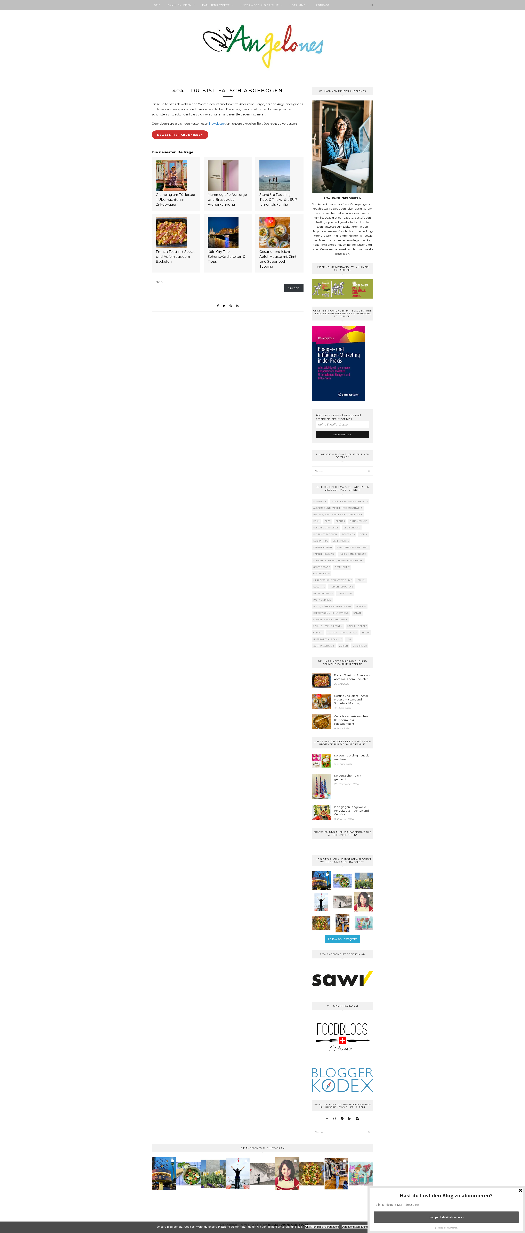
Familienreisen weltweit (353, 547)
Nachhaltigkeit (323, 593)
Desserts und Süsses (326, 528)
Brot (328, 521)
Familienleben (180, 5)
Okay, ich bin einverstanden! (322, 1226)
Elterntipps (320, 541)
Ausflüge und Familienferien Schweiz (337, 508)
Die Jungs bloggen (325, 534)
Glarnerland (321, 574)
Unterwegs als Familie (260, 5)
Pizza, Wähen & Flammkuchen (332, 606)
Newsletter (217, 123)
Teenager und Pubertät (342, 633)
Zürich (343, 646)
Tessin (366, 633)
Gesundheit (342, 567)
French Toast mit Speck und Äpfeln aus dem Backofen (175, 256)
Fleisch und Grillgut (352, 554)
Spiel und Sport (357, 626)
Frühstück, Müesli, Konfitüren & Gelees (338, 560)
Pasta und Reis (322, 600)
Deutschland (352, 528)
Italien (361, 580)
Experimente (341, 541)
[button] (321, 880)
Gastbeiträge (321, 567)
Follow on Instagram (342, 939)
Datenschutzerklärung (355, 1226)
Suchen (157, 282)
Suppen (317, 633)
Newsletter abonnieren (180, 134)
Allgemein (319, 501)
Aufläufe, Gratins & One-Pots (349, 501)
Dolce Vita (348, 534)
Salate (358, 613)
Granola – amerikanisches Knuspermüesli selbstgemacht (351, 720)
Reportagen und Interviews (331, 613)
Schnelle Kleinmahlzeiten (330, 619)
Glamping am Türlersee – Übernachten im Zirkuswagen (175, 199)
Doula (364, 534)
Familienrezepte (216, 5)
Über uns (297, 5)
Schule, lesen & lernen (327, 626)
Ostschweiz (345, 593)
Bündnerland (359, 521)
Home (156, 5)
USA (349, 639)
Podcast (323, 5)
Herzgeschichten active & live (332, 580)
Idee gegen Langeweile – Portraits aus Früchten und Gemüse (351, 810)
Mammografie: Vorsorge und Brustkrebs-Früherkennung (227, 199)
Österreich (360, 646)
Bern (316, 521)
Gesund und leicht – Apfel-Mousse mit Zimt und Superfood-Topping (278, 259)
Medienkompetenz (341, 587)
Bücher (340, 521)
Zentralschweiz (323, 646)
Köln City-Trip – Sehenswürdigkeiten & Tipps (226, 256)
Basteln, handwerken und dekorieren (338, 514)
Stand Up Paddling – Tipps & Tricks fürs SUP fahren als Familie (278, 199)
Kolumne (319, 587)
